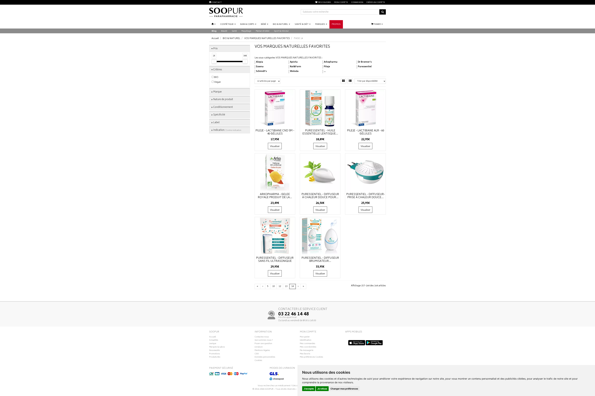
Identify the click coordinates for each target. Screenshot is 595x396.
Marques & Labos (217, 347)
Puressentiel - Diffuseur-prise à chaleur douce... (365, 196)
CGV (257, 354)
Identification (305, 340)
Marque (217, 92)
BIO (216, 77)
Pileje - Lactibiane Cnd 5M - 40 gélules (275, 132)
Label (216, 123)
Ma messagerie (306, 350)
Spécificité (219, 115)
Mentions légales (262, 350)
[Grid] (343, 81)
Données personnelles (265, 357)
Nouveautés (214, 350)
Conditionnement (223, 107)
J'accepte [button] (309, 388)
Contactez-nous (262, 337)
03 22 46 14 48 (293, 314)
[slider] (214, 61)
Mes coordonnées (308, 347)
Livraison (259, 347)
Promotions (214, 354)
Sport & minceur (281, 31)
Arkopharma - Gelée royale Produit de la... (275, 196)
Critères (217, 70)
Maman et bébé (262, 31)
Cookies (258, 360)
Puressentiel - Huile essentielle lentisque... (320, 132)
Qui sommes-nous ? (264, 340)
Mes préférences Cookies (311, 357)
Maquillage (246, 31)
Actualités (213, 340)
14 (292, 286)
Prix (215, 49)
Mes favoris (305, 354)
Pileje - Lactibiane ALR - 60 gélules (365, 132)
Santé (234, 31)
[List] (350, 81)
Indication (227, 130)
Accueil (215, 38)
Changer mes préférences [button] (344, 388)
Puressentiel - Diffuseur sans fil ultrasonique (275, 260)
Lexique (212, 344)
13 (286, 286)
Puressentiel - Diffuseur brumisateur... (320, 260)
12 (280, 286)
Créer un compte (375, 2)
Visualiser (275, 146)
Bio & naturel (231, 38)
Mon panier (305, 337)
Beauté (224, 31)
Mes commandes (307, 344)
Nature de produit (223, 99)
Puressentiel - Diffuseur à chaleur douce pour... (320, 196)
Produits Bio (214, 357)
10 (273, 286)
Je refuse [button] (322, 388)
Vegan (217, 82)
